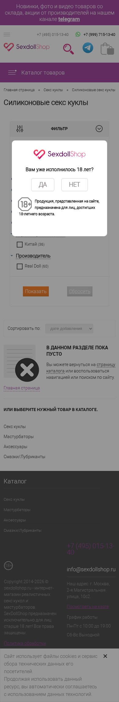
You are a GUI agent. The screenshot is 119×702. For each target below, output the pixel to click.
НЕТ (74, 184)
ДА (43, 184)
